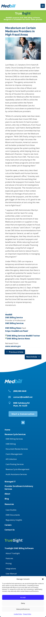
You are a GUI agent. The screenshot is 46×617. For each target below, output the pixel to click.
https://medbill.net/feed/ (16, 331)
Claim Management (14, 454)
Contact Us (10, 530)
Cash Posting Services (15, 464)
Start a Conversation (23, 414)
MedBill (8, 314)
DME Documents (13, 515)
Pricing (9, 563)
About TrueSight (13, 553)
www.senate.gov (13, 346)
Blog (7, 498)
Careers (8, 525)
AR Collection (11, 459)
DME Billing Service (14, 317)
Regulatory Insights (14, 520)
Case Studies (11, 510)
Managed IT (10, 481)
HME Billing (11, 444)
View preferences (23, 609)
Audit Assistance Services (16, 474)
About (7, 494)
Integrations (11, 568)
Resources (9, 504)
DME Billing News (13, 328)
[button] (43, 579)
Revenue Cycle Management (17, 469)
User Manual (11, 573)
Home (7, 430)
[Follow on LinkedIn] (23, 422)
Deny (23, 603)
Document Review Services (17, 449)
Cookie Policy (18, 614)
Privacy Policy (27, 614)
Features (9, 558)
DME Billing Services (14, 323)
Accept (23, 597)
